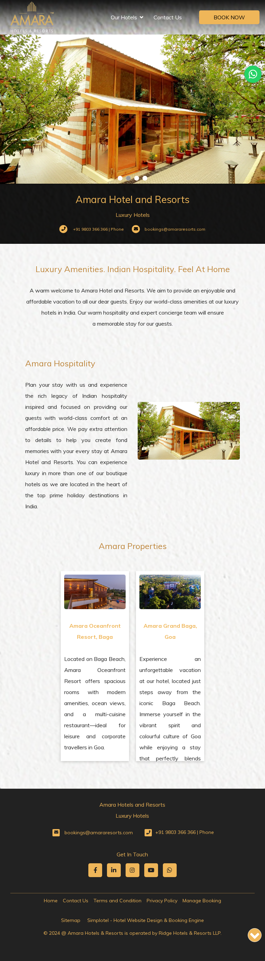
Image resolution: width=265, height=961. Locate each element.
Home (51, 900)
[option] (95, 666)
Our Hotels (124, 17)
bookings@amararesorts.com (99, 832)
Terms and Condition (117, 900)
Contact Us (168, 17)
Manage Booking (202, 900)
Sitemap (70, 920)
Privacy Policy (162, 900)
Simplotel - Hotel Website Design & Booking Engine (145, 920)
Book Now (229, 17)
